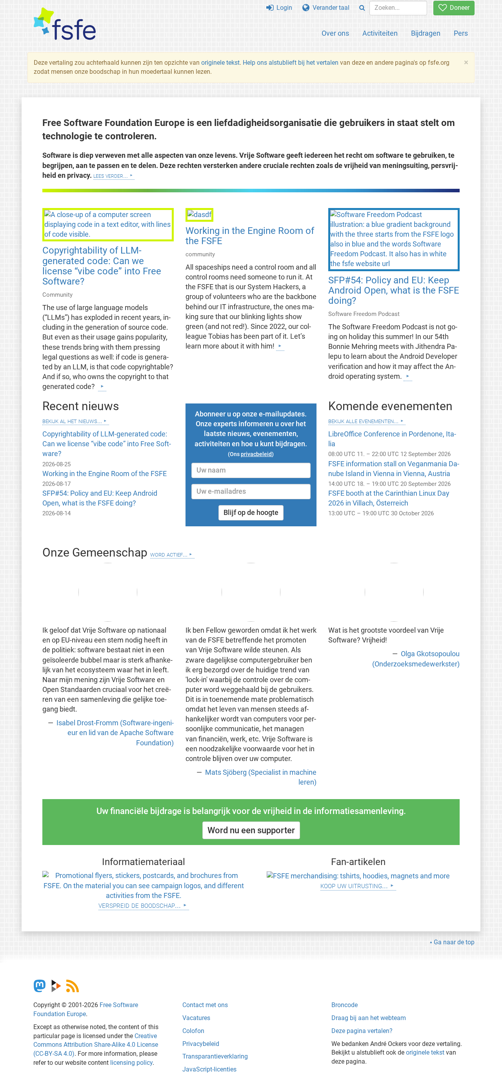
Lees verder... (110, 175)
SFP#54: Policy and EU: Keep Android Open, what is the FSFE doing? (393, 291)
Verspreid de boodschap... (139, 905)
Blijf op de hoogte (251, 513)
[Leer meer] (102, 386)
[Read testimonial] (108, 592)
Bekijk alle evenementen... (363, 420)
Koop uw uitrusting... (354, 885)
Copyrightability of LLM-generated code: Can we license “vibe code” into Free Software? (101, 266)
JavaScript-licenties (209, 1069)
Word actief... (168, 554)
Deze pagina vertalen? (362, 1031)
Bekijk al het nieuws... (72, 420)
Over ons (335, 33)
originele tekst (220, 62)
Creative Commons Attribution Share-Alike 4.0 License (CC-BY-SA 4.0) (95, 1045)
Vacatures (196, 1018)
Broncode (344, 1005)
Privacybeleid (200, 1044)
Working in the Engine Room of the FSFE (250, 235)
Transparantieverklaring (215, 1056)
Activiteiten (380, 33)
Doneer (458, 7)
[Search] (362, 8)
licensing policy (131, 1062)
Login (282, 7)
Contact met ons (205, 1005)
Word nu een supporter (251, 830)
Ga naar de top (454, 942)
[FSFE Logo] (65, 24)
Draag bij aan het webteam (368, 1018)
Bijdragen (425, 33)
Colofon (193, 1031)
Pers (461, 33)
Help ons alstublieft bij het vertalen (291, 62)
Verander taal (329, 7)
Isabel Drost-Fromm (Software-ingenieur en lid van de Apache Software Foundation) (114, 733)
